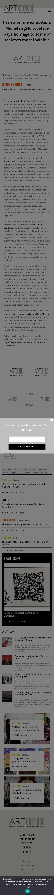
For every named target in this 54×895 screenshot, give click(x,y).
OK (27, 891)
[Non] (50, 885)
